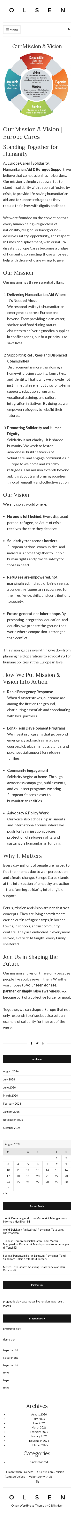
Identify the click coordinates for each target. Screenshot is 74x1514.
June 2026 (9, 1087)
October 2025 (12, 1127)
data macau (29, 1301)
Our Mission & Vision (50, 1472)
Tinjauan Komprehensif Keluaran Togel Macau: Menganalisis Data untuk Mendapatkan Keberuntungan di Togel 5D (36, 1244)
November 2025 (13, 1119)
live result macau (46, 1301)
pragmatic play (12, 1301)
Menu (13, 30)
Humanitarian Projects (19, 1472)
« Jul (5, 1193)
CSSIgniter (56, 1505)
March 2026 (10, 1095)
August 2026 (11, 1071)
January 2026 (11, 1111)
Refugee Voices (15, 1476)
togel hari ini (10, 1350)
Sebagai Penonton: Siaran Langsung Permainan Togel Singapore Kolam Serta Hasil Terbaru (34, 1257)
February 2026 (12, 1103)
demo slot (9, 1339)
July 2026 (9, 1079)
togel (6, 1372)
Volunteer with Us (40, 1476)
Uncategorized (39, 1462)
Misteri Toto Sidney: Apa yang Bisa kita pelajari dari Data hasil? (34, 1268)
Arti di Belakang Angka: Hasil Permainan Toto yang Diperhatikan (33, 1231)
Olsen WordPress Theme (27, 1505)
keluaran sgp (10, 1357)
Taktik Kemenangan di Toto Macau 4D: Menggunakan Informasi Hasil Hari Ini (35, 1220)
